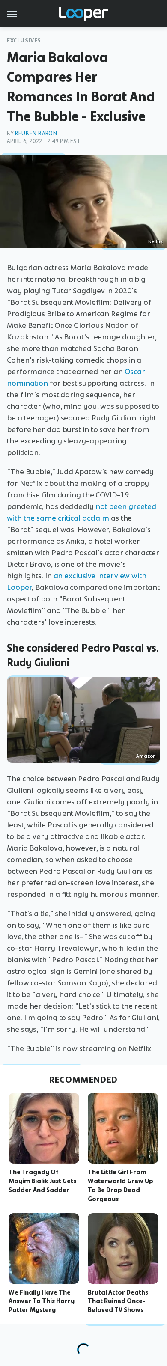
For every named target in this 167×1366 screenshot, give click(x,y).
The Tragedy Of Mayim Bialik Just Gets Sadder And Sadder (42, 1181)
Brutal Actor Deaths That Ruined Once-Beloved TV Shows (118, 1301)
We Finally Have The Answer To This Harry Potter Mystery (42, 1301)
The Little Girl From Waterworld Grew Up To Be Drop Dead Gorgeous (120, 1185)
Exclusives (24, 40)
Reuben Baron (36, 133)
